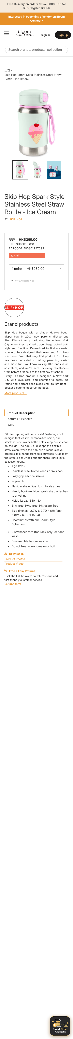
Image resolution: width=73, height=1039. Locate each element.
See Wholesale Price (24, 281)
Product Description (21, 413)
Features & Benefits (19, 419)
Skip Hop (16, 219)
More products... (15, 393)
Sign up (63, 35)
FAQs (10, 425)
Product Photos (14, 559)
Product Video (14, 563)
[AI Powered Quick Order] (60, 1026)
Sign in (45, 35)
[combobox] (36, 49)
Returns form (12, 583)
